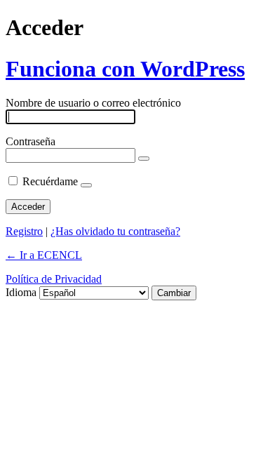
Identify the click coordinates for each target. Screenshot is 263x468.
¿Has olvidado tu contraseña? (115, 231)
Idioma (21, 292)
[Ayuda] (86, 185)
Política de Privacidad (54, 279)
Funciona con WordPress (125, 68)
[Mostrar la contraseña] (143, 158)
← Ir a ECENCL (44, 255)
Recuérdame (50, 181)
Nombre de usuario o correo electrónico (93, 103)
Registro (24, 231)
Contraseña (30, 141)
